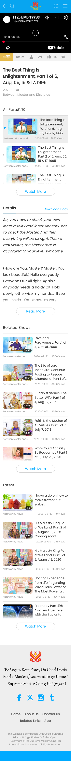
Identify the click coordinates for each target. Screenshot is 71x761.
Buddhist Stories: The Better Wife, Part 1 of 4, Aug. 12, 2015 (51, 397)
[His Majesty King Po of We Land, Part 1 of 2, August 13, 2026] (18, 557)
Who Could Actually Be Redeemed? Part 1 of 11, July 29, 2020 (51, 452)
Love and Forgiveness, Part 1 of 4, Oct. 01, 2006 (50, 342)
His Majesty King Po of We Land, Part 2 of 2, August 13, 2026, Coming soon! (50, 530)
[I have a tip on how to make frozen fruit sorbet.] (18, 502)
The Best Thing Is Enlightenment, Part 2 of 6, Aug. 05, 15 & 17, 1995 (52, 154)
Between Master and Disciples (26, 94)
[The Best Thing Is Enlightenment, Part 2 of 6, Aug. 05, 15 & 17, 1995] (21, 154)
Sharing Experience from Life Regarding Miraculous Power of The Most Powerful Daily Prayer (50, 585)
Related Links (30, 720)
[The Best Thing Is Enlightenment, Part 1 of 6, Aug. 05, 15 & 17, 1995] (22, 127)
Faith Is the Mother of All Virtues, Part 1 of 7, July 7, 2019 (51, 425)
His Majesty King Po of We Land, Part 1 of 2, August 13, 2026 (50, 555)
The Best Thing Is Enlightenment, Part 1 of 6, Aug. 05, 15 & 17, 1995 (52, 126)
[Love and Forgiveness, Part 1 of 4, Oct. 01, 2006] (18, 345)
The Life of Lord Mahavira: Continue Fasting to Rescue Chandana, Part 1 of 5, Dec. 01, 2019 (50, 372)
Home (16, 714)
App (47, 720)
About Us (31, 714)
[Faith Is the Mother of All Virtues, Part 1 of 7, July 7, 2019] (18, 427)
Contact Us (51, 714)
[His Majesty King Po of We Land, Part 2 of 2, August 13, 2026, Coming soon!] (18, 530)
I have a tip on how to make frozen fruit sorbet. (51, 500)
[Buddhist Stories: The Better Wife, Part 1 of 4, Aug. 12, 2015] (18, 400)
